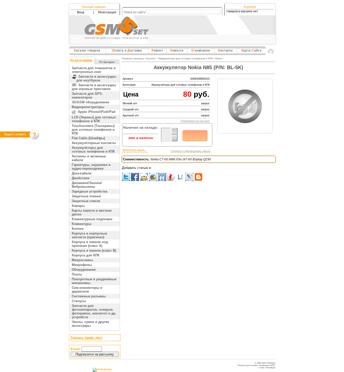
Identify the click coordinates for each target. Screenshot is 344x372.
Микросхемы (82, 260)
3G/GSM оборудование (90, 102)
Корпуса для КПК (85, 255)
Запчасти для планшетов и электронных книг (94, 70)
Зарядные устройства (89, 191)
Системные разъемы (89, 296)
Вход (80, 12)
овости (176, 50)
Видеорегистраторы (88, 107)
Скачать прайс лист (86, 338)
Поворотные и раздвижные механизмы (94, 281)
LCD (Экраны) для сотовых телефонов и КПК (94, 119)
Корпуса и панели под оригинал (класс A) (90, 244)
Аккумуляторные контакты (94, 143)
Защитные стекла (86, 201)
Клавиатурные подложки (92, 219)
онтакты (225, 50)
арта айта (252, 50)
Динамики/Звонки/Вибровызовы (87, 185)
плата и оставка (127, 50)
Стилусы (79, 301)
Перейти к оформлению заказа (190, 151)
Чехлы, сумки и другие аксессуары (90, 324)
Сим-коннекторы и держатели (87, 289)
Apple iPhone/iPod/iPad (95, 112)
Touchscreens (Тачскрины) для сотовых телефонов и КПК (93, 129)
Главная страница (133, 58)
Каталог (151, 58)
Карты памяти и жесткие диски (92, 212)
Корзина (250, 7)
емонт (157, 50)
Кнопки (78, 228)
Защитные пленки (86, 196)
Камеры (78, 206)
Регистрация (107, 12)
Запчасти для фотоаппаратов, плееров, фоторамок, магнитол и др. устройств (94, 311)
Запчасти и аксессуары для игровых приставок (94, 87)
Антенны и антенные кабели (89, 158)
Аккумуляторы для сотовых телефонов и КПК (93, 149)
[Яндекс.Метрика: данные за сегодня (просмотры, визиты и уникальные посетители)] (102, 370)
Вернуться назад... (135, 149)
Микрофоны (82, 265)
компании (200, 50)
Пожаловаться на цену (195, 120)
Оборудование (84, 269)
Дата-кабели (81, 173)
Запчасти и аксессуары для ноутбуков (96, 78)
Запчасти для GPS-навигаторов (87, 95)
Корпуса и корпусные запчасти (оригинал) (89, 235)
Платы (77, 274)
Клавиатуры (81, 224)
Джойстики (80, 178)
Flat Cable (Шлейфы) (88, 138)
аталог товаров (87, 50)
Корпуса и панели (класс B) (94, 250)
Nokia (218, 58)
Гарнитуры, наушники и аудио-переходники (91, 166)
